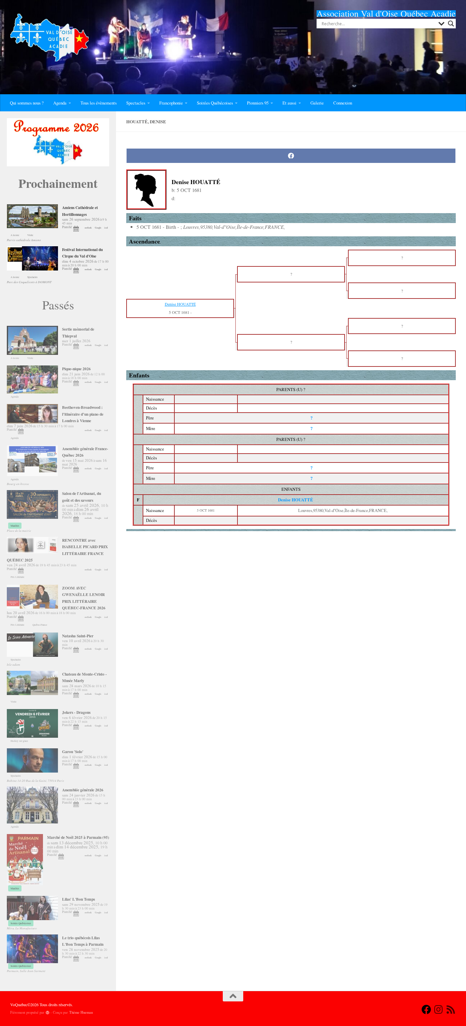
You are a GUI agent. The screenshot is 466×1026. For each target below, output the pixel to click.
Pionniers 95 (257, 103)
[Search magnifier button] (451, 23)
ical (106, 227)
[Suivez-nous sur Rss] (451, 1009)
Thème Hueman (81, 1012)
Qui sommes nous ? (27, 103)
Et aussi (289, 103)
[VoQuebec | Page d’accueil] (49, 37)
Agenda (60, 103)
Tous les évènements (99, 103)
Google (98, 227)
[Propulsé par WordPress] (47, 1012)
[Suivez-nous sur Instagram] (438, 1009)
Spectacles (135, 103)
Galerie (317, 103)
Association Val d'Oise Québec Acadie (386, 13)
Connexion (342, 103)
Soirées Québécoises (215, 103)
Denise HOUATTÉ (295, 500)
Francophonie (171, 103)
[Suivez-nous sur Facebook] (426, 1009)
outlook (88, 227)
